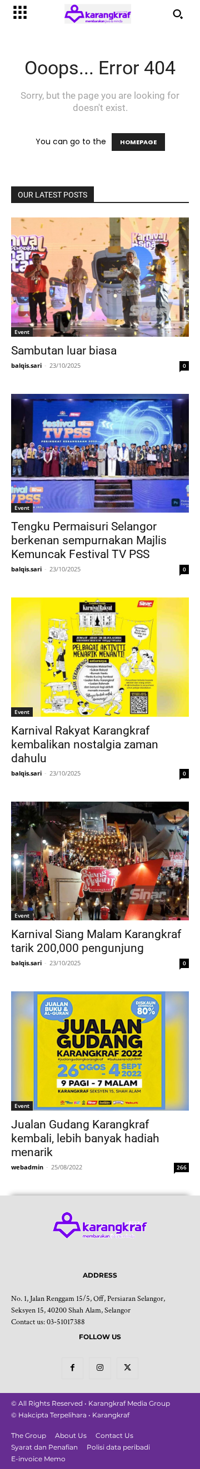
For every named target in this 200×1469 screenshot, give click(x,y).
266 (182, 1167)
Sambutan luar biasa (64, 350)
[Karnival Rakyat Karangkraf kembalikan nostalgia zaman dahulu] (100, 657)
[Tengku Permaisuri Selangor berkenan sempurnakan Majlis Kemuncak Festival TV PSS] (100, 453)
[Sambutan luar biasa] (100, 277)
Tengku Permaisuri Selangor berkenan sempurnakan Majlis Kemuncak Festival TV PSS (89, 540)
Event (21, 332)
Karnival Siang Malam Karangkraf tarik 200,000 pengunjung (96, 941)
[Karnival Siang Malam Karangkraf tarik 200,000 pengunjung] (100, 861)
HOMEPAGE (138, 142)
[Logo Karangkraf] (97, 14)
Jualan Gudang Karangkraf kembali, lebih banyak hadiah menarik (85, 1138)
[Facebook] (72, 1368)
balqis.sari (26, 365)
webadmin (27, 1167)
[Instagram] (100, 1368)
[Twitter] (127, 1368)
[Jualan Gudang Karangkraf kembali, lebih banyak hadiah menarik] (100, 1051)
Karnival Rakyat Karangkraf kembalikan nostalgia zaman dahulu (84, 744)
